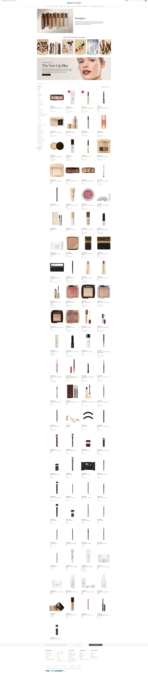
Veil (67, 54)
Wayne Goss (59, 659)
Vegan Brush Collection (105, 54)
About (92, 652)
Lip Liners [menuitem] (40, 121)
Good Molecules (48, 655)
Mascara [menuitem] (39, 105)
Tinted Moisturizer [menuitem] (41, 116)
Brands (51, 6)
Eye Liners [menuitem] (40, 100)
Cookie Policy (72, 666)
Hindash (47, 656)
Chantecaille (48, 652)
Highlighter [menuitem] (40, 95)
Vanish (55, 54)
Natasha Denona (60, 653)
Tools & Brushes (79, 6)
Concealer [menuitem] (40, 109)
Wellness (85, 6)
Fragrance (69, 6)
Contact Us (94, 656)
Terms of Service (49, 666)
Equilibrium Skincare (92, 54)
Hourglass (47, 658)
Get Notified (95, 644)
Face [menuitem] (38, 107)
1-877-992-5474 (95, 658)
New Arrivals (46, 6)
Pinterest (82, 656)
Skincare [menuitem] (39, 128)
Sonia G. (58, 656)
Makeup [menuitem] (38, 88)
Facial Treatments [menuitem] (41, 133)
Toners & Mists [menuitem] (40, 138)
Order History (70, 652)
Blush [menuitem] (39, 92)
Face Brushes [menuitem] (40, 145)
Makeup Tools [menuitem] (40, 126)
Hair (65, 6)
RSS (81, 658)
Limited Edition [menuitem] (39, 149)
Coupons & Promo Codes (72, 659)
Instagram (82, 655)
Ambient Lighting (43, 54)
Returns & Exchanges (72, 661)
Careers (92, 655)
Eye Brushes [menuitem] (40, 143)
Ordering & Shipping (72, 653)
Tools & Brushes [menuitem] (40, 140)
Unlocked (80, 54)
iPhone (82, 652)
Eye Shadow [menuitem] (40, 102)
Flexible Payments (71, 655)
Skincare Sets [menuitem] (40, 136)
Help (69, 662)
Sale (91, 6)
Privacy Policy (56, 666)
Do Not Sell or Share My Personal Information (54, 668)
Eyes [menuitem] (38, 97)
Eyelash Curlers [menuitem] (41, 104)
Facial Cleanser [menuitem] (40, 131)
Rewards (95, 6)
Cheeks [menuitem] (39, 90)
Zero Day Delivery (71, 658)
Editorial (100, 6)
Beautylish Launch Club (85, 659)
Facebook (82, 653)
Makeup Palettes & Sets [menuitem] (42, 124)
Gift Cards (70, 656)
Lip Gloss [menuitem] (39, 119)
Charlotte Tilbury (49, 653)
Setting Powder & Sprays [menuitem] (42, 114)
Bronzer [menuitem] (39, 93)
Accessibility (79, 666)
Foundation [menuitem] (40, 112)
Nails (74, 6)
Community (93, 653)
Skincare (60, 6)
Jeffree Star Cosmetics (50, 659)
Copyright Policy (64, 666)
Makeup (56, 6)
